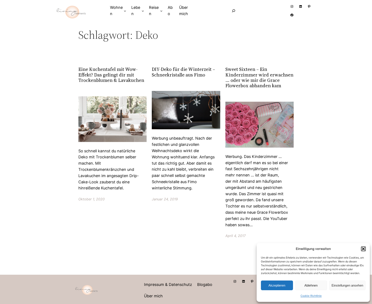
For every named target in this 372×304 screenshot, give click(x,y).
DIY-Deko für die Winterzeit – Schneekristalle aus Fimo (183, 72)
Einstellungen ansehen (347, 285)
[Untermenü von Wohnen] (125, 10)
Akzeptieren (276, 285)
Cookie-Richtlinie (311, 295)
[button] (363, 249)
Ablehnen (311, 285)
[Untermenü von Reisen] (161, 10)
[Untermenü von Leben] (143, 10)
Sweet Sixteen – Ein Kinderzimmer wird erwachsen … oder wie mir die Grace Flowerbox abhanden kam (259, 77)
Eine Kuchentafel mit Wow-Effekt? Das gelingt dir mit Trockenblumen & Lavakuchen (111, 75)
